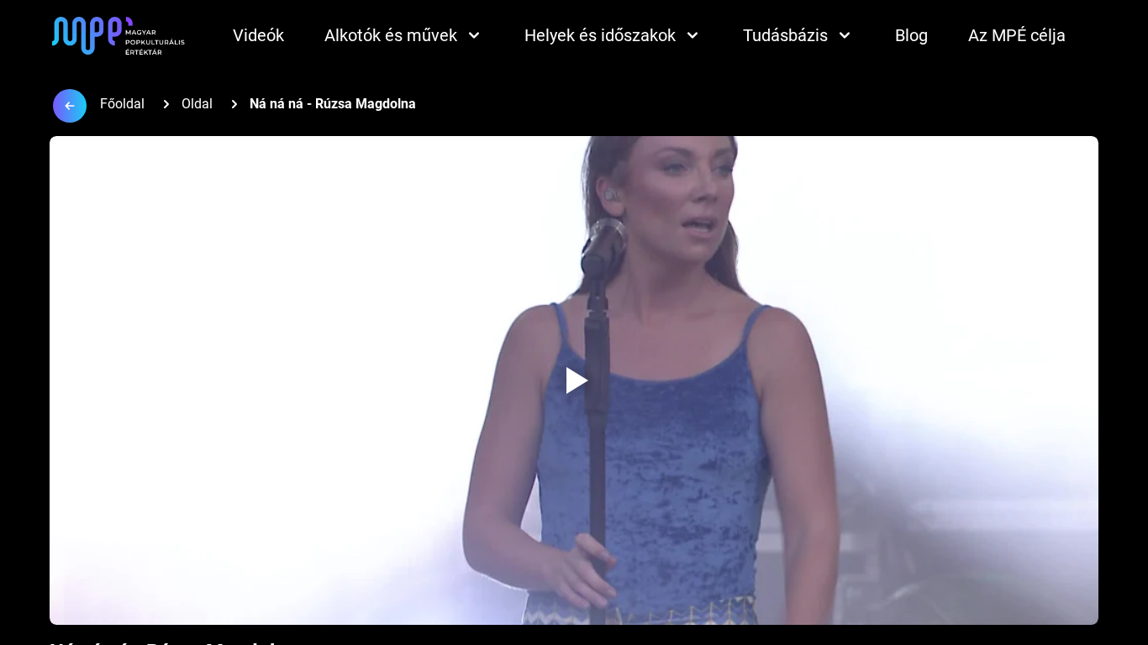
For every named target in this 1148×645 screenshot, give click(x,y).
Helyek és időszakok (600, 35)
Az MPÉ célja (1017, 35)
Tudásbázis (785, 35)
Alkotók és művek (390, 35)
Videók (258, 35)
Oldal (197, 104)
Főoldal (122, 104)
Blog (911, 35)
